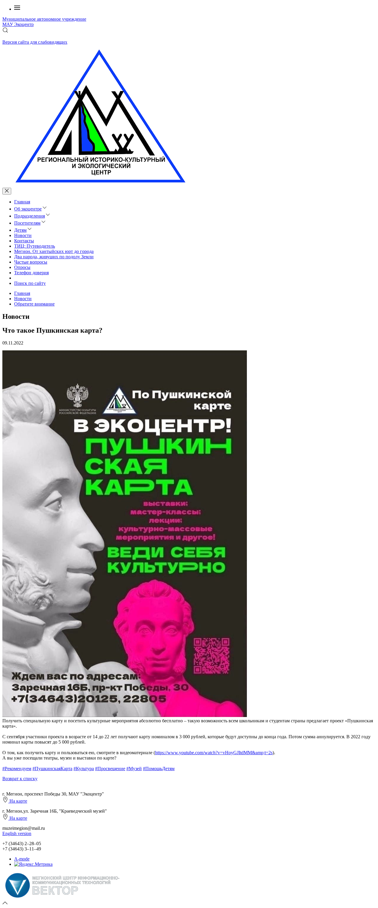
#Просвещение (110, 768)
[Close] (6, 191)
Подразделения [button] (29, 215)
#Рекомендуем (16, 768)
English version (16, 833)
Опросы (22, 267)
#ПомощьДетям (159, 768)
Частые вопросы (30, 261)
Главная (22, 201)
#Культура (84, 768)
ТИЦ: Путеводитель (34, 246)
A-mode (22, 858)
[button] (17, 9)
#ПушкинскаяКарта (52, 768)
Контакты (24, 240)
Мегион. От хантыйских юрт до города (54, 251)
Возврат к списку (20, 778)
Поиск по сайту (30, 283)
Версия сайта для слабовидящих (34, 42)
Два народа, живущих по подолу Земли (54, 256)
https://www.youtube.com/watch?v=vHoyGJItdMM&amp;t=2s (214, 752)
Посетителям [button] (27, 223)
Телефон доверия (31, 272)
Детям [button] (20, 230)
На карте (17, 801)
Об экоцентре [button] (28, 208)
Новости (23, 235)
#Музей (134, 768)
